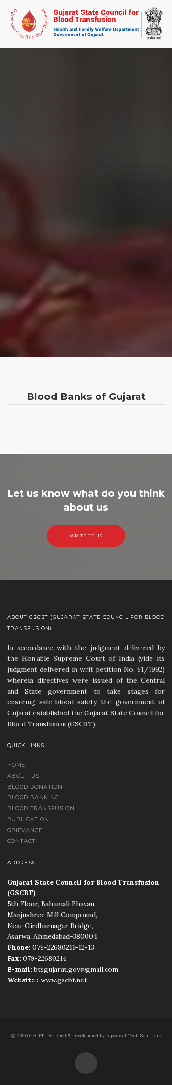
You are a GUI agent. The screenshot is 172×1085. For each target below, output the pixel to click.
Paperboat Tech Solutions (133, 1035)
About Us (23, 775)
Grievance (25, 830)
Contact (21, 841)
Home (16, 764)
